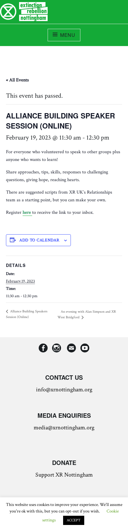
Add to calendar (39, 240)
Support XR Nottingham (64, 475)
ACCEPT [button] (74, 520)
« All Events (17, 80)
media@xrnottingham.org (64, 427)
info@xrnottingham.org (64, 389)
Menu (67, 34)
